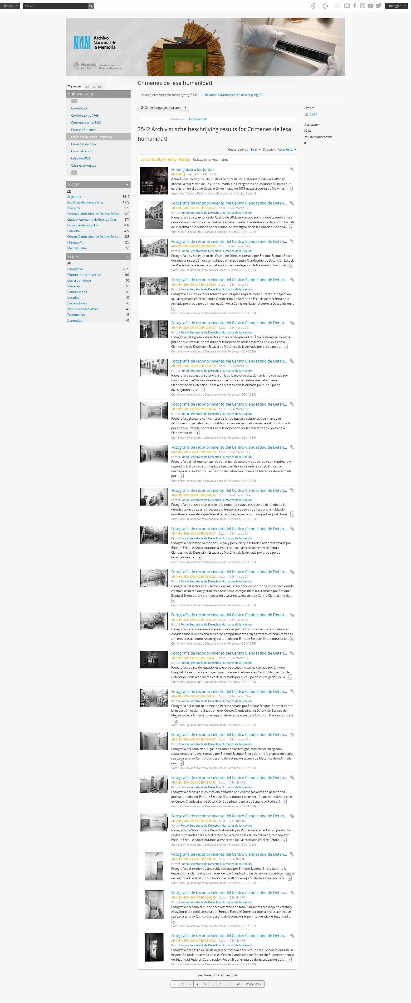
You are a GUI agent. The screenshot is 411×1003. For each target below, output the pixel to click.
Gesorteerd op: (238, 149)
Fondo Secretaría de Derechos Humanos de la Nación (216, 212)
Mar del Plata (76, 248)
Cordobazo (79, 108)
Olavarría (73, 208)
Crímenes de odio (83, 144)
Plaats (73, 184)
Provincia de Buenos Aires (85, 202)
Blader (8, 6)
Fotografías (75, 269)
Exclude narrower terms (212, 160)
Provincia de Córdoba (82, 225)
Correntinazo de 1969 (86, 122)
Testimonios (76, 315)
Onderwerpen (197, 119)
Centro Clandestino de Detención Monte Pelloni (101, 214)
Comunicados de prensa (84, 275)
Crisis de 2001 (80, 158)
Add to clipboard (292, 169)
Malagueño (75, 242)
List (86, 86)
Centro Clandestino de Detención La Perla (96, 236)
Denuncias (74, 320)
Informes (73, 286)
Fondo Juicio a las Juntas (192, 169)
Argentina (74, 196)
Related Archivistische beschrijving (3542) (169, 95)
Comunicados (77, 292)
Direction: (269, 149)
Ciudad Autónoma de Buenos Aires (92, 219)
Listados (73, 297)
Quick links (337, 6)
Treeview (74, 86)
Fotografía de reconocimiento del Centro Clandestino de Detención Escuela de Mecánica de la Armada (262, 203)
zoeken (98, 86)
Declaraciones (77, 303)
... (74, 101)
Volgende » (253, 984)
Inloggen (395, 6)
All (69, 191)
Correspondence (79, 280)
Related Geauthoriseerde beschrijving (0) (233, 95)
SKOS (313, 114)
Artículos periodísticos (82, 309)
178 (237, 984)
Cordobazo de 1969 (84, 115)
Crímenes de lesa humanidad (91, 137)
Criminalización (82, 151)
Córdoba (73, 231)
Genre (73, 256)
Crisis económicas (83, 165)
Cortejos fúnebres (83, 130)
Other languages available (163, 107)
